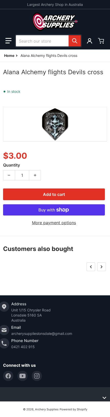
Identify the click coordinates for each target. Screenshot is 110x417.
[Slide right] (101, 266)
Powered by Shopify (73, 409)
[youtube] (22, 376)
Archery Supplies (47, 409)
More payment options (54, 222)
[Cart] (101, 40)
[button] (8, 41)
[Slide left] (90, 266)
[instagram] (37, 376)
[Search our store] (75, 40)
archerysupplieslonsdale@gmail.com (41, 333)
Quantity (11, 165)
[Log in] (89, 40)
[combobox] (48, 40)
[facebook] (8, 376)
